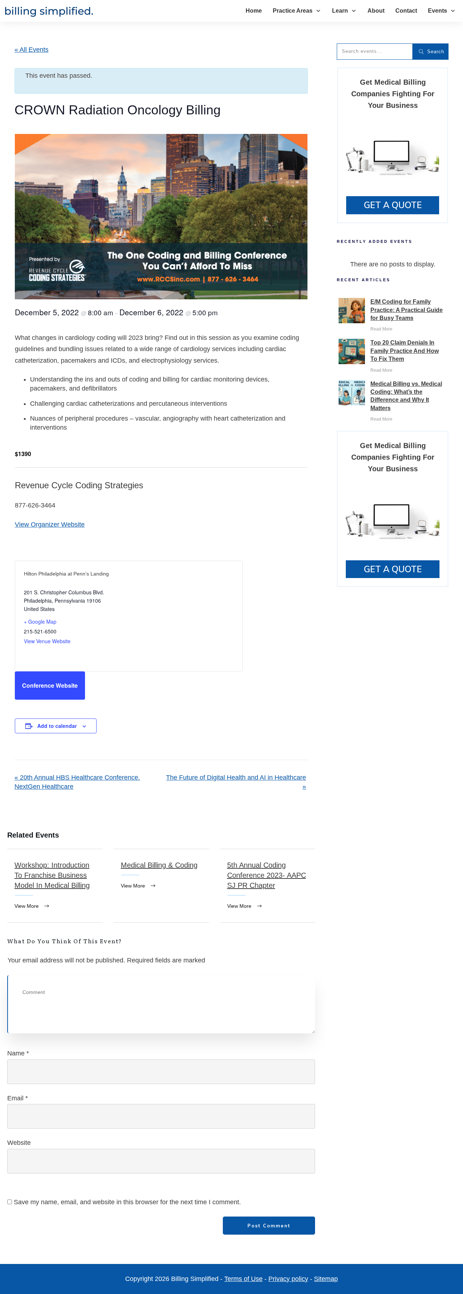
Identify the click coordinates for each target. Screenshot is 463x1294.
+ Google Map (40, 621)
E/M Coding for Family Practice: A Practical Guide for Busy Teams (406, 310)
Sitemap (326, 1278)
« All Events (31, 49)
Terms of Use (243, 1278)
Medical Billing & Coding (161, 885)
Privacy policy (288, 1278)
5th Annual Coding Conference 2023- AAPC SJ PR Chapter (267, 885)
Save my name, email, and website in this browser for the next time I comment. (127, 1202)
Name (18, 1053)
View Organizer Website (50, 524)
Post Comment (268, 1225)
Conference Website (50, 685)
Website (19, 1142)
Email (17, 1098)
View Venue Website (47, 641)
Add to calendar (57, 725)
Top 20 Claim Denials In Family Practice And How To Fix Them (404, 351)
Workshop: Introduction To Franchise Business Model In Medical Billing (55, 885)
